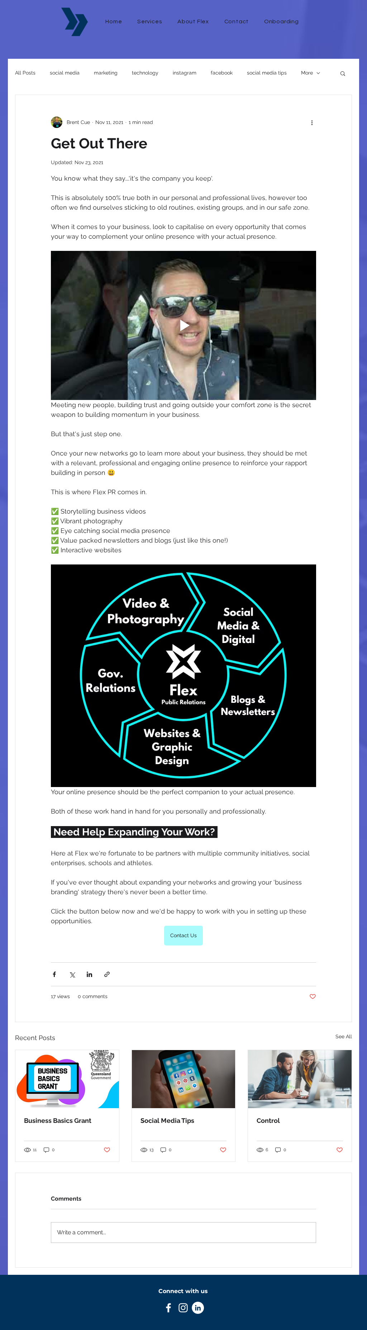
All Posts (25, 73)
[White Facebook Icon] (168, 1308)
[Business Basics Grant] (67, 1079)
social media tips (267, 73)
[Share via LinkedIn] (89, 974)
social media (65, 73)
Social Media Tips (167, 1120)
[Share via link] (107, 974)
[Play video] (183, 325)
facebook (222, 73)
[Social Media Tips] (183, 1079)
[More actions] (312, 122)
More (307, 73)
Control (268, 1120)
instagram (184, 73)
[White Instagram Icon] (183, 1308)
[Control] (300, 1079)
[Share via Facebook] (54, 974)
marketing (106, 73)
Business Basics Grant (57, 1120)
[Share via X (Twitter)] (71, 974)
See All (343, 1036)
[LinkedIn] (198, 1308)
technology (145, 73)
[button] (342, 73)
